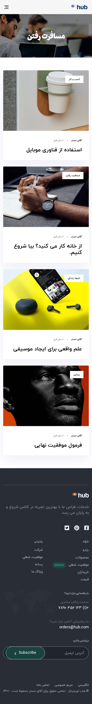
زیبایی (76, 374)
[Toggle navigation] (18, 7)
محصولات (82, 557)
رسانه (39, 564)
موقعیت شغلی (72, 565)
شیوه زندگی (74, 278)
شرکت (38, 550)
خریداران (83, 572)
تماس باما (43, 685)
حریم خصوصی (64, 685)
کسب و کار (74, 79)
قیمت (85, 579)
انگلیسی (83, 685)
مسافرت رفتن (73, 175)
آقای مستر (76, 140)
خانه (86, 550)
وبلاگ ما (37, 572)
